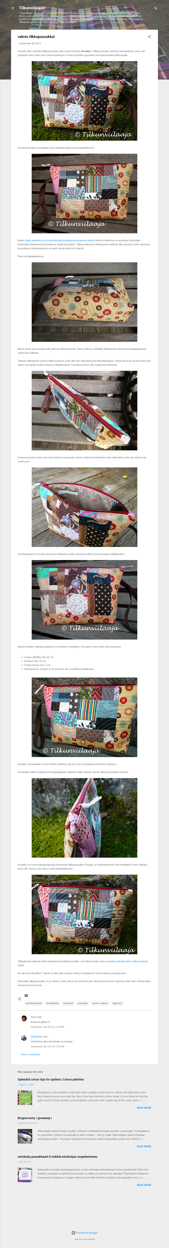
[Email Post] (26, 996)
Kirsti (33, 1017)
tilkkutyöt (117, 1003)
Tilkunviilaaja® (32, 8)
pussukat (68, 1003)
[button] (149, 37)
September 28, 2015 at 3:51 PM (47, 1046)
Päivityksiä (36, 1036)
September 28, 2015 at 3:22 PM (47, 1026)
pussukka (83, 1003)
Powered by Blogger (86, 1232)
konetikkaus (52, 1003)
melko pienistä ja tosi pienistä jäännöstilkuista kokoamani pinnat (59, 240)
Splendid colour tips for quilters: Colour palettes (51, 1079)
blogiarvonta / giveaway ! (35, 1118)
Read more (144, 1107)
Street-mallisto (100, 1003)
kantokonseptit (34, 1003)
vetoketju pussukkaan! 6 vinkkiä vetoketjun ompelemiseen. (58, 1156)
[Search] (156, 9)
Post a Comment (30, 1054)
